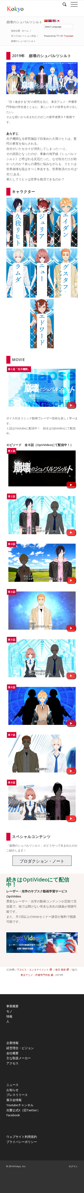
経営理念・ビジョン (20, 1048)
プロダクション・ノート (42, 861)
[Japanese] (58, 20)
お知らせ (12, 1090)
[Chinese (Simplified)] (46, 20)
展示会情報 (14, 1100)
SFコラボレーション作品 (23, 35)
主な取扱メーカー (18, 1058)
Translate (68, 36)
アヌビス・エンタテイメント (33, 969)
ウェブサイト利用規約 (21, 1137)
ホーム (25, 30)
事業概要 (12, 1006)
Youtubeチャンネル (19, 1105)
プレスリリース (17, 1095)
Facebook (13, 1115)
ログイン (73, 1166)
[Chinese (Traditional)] (50, 20)
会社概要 (12, 1053)
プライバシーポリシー (21, 1142)
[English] (54, 20)
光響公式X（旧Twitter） (23, 1110)
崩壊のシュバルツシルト (24, 22)
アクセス (12, 1063)
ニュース (12, 1085)
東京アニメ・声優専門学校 (35, 975)
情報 (9, 1016)
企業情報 (12, 1043)
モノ (9, 1011)
